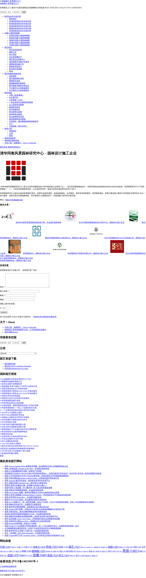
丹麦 (14, 547)
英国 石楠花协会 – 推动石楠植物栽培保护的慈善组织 (26, 512)
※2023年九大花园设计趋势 (11, 412)
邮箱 (2, 295)
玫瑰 (92, 551)
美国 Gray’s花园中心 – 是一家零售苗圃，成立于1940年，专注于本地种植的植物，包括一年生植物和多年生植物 (49, 502)
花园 (13, 555)
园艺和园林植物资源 (13, 74)
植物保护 (12, 131)
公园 (20, 547)
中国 (5, 547)
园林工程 (12, 52)
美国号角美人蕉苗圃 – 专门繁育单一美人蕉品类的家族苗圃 (28, 488)
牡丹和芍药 (13, 98)
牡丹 (80, 551)
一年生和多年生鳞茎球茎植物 (21, 102)
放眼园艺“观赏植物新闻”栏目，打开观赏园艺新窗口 (25, 330)
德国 (113, 547)
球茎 (98, 551)
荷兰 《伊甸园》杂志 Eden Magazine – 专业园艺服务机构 (27, 533)
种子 (112, 551)
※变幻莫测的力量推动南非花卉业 (13, 420)
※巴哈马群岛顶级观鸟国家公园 (13, 427)
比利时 (49, 551)
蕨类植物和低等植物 (17, 119)
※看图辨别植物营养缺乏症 (11, 381)
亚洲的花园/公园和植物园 (19, 35)
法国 (56, 551)
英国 (52, 555)
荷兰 (64, 555)
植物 (26, 551)
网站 (2, 300)
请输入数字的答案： (8, 304)
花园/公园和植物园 (12, 33)
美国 (130, 551)
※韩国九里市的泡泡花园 (10, 396)
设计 (80, 555)
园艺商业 (8, 47)
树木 (18, 551)
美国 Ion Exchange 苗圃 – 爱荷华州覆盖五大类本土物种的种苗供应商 (32, 492)
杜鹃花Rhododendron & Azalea (16, 369)
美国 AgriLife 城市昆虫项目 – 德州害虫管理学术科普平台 (27, 481)
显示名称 (4, 291)
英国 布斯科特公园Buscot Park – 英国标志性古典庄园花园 (27, 521)
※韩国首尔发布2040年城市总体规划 (14, 398)
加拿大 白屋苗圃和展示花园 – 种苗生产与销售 (23, 471)
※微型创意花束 (6, 434)
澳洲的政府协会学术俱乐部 (20, 28)
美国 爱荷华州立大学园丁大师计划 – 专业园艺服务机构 (27, 531)
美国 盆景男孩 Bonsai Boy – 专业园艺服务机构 (23, 497)
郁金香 (88, 556)
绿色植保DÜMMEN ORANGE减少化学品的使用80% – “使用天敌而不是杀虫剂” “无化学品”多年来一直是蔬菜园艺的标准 (53, 473)
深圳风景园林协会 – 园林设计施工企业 (15, 260)
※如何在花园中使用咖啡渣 (11, 384)
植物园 (38, 551)
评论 (2, 287)
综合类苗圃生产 (15, 57)
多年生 (90, 547)
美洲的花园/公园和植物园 (19, 43)
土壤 (11, 133)
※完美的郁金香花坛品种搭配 (12, 403)
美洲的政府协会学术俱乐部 (20, 26)
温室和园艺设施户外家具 (19, 62)
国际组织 (12, 19)
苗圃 (40, 555)
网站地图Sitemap (11, 332)
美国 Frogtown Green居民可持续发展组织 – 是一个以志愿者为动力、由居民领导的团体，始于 (42, 526)
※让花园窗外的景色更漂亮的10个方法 (15, 379)
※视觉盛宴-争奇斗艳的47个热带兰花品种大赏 (18, 386)
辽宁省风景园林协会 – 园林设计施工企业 (16, 258)
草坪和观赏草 (14, 109)
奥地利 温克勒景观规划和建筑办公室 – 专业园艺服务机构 (28, 514)
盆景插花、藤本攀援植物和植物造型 (23, 121)
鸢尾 (95, 556)
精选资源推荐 (10, 138)
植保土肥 (8, 129)
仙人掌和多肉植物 (16, 105)
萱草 (72, 556)
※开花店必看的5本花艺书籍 (11, 439)
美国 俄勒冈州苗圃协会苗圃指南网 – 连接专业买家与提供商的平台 (31, 516)
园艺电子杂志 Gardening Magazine (18, 366)
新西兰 (122, 547)
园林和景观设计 (15, 66)
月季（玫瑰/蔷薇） (16, 95)
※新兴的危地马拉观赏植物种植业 (13, 432)
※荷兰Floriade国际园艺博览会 (12, 415)
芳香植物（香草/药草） (18, 126)
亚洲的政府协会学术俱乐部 (20, 21)
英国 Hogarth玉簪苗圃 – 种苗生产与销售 (20, 523)
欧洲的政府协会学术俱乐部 (20, 24)
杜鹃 (12, 551)
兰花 (28, 547)
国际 (83, 547)
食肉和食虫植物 (15, 114)
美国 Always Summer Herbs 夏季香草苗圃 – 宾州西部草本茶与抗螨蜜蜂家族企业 (36, 466)
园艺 (75, 546)
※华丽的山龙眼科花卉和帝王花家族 (14, 417)
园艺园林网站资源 (16, 78)
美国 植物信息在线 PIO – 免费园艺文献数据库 (23, 504)
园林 (63, 547)
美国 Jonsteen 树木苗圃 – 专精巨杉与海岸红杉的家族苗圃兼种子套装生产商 (35, 509)
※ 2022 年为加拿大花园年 (10, 443)
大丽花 (97, 547)
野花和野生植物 (15, 112)
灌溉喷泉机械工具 (16, 64)
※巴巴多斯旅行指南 (8, 422)
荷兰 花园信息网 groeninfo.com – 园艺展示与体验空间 (26, 483)
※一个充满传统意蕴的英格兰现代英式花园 (17, 410)
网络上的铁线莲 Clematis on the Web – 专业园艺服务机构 (27, 469)
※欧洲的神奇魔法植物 (9, 453)
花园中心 (26, 555)
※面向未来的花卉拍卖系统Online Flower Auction (19, 446)
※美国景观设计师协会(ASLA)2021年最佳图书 (18, 391)
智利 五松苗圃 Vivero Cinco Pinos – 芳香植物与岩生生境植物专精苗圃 (32, 519)
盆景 (105, 551)
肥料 (11, 136)
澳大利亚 (71, 551)
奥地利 (104, 547)
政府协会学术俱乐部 (13, 16)
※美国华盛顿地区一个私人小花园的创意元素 (18, 408)
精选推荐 (12, 76)
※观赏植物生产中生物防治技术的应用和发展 (18, 429)
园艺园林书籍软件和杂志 (19, 86)
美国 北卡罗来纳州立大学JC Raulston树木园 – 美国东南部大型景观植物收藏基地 (37, 476)
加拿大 (39, 547)
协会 (52, 546)
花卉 (3, 556)
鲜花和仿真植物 (15, 69)
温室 (62, 551)
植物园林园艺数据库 (17, 83)
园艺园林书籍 (10, 364)
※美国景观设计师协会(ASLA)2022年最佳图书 (18, 393)
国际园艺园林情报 (12, 140)
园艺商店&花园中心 (17, 59)
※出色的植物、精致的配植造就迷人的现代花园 (19, 405)
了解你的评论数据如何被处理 (44, 317)
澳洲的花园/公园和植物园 (19, 40)
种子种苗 (12, 55)
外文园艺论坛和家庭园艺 (19, 90)
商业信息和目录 (15, 50)
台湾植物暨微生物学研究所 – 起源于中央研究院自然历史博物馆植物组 (33, 528)
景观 (137, 547)
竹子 (11, 124)
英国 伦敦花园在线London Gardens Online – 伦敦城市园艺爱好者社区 (32, 478)
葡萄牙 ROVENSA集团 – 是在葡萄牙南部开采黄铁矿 (26, 500)
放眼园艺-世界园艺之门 (9, 3)
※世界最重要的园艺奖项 (10, 401)
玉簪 (85, 551)
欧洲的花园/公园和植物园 (19, 38)
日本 (129, 547)
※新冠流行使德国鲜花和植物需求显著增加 (17, 448)
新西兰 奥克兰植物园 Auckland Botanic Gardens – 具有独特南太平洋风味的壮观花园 (38, 495)
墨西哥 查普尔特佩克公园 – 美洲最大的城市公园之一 (26, 485)
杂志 (6, 551)
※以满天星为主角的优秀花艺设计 (13, 436)
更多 (2, 456)
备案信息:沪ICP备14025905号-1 (12, 571)
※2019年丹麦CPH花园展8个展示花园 (15, 451)
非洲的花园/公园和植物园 (19, 45)
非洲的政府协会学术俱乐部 (20, 31)
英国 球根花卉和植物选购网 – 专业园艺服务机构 (24, 490)
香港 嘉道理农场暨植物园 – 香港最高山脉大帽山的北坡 (27, 507)
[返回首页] (10, 1)
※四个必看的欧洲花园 (9, 441)
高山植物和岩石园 (16, 117)
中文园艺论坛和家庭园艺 (19, 88)
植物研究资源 (14, 81)
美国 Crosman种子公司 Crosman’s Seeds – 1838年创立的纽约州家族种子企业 (34, 535)
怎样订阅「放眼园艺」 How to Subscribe (20, 143)
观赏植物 (8, 93)
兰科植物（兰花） (16, 100)
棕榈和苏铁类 (14, 107)
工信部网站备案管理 (8, 566)
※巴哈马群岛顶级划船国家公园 (13, 424)
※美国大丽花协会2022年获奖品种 (13, 389)
